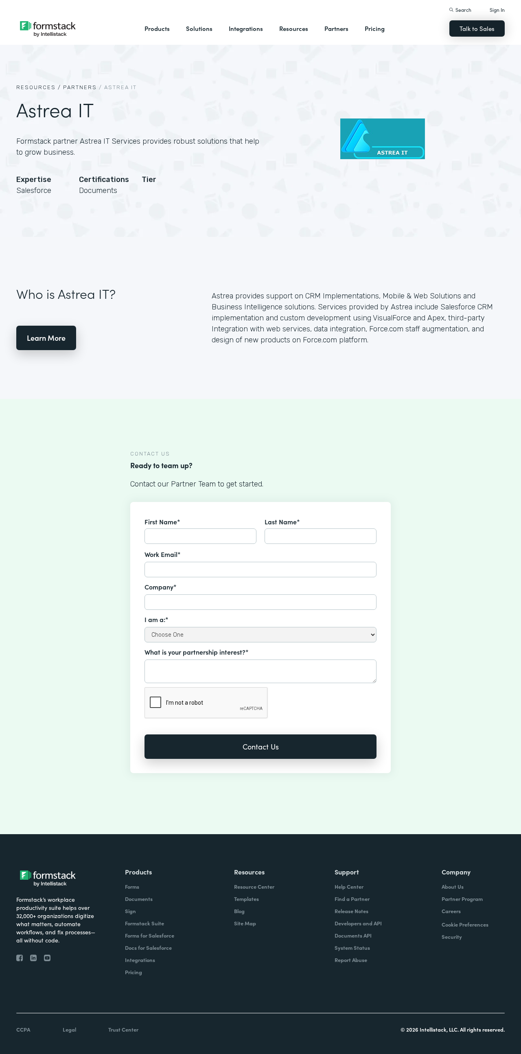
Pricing (375, 28)
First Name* (162, 521)
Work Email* (162, 554)
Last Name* (282, 521)
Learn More (46, 338)
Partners (336, 28)
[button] (157, 28)
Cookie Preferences (465, 924)
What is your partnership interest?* (196, 651)
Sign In (497, 9)
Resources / (38, 87)
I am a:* (156, 619)
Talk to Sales (477, 28)
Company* (160, 586)
